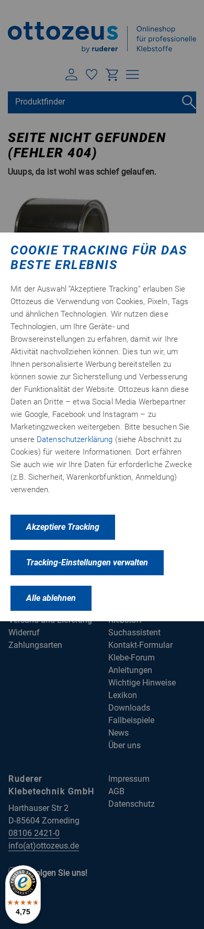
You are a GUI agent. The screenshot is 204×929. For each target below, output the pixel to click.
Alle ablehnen (51, 598)
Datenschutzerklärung (75, 439)
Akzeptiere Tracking (62, 527)
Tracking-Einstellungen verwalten (87, 562)
